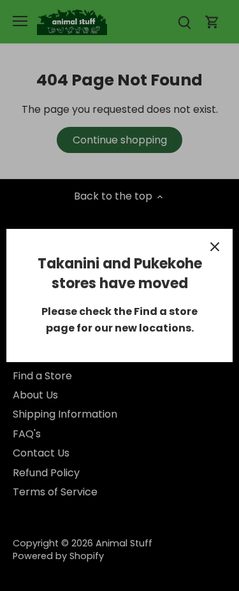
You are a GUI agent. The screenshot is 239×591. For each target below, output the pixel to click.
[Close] (215, 247)
